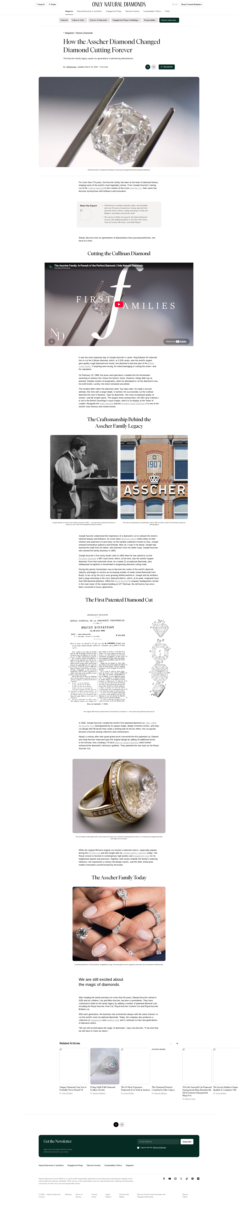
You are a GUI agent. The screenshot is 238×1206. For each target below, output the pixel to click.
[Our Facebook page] (164, 1179)
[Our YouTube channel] (170, 1179)
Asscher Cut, (136, 188)
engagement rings (141, 856)
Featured (64, 20)
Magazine (69, 11)
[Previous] (171, 1043)
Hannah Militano (99, 1093)
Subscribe (187, 1141)
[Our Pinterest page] (192, 1179)
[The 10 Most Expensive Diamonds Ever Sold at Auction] (135, 1066)
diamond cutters (128, 539)
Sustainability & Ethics (152, 11)
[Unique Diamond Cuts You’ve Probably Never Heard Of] (74, 1066)
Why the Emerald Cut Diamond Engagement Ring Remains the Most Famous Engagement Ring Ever (197, 1091)
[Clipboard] (153, 66)
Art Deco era (94, 853)
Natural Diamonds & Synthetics (89, 11)
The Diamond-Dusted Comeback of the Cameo (163, 1088)
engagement (96, 1020)
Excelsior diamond (87, 558)
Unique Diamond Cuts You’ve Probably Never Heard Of (73, 1088)
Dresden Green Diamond (132, 403)
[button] (175, 4)
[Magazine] (119, 4)
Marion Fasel (190, 1099)
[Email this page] (147, 66)
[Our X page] (181, 1179)
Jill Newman (71, 67)
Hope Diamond (106, 403)
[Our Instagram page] (175, 1179)
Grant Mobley (67, 1093)
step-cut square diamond (126, 742)
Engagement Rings (113, 11)
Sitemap (68, 1194)
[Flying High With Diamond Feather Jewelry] (104, 1066)
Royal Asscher (121, 581)
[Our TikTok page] (187, 1179)
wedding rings (112, 1020)
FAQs (167, 11)
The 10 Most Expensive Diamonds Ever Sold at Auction (135, 1088)
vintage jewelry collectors (135, 853)
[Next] (177, 1043)
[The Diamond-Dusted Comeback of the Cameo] (166, 1066)
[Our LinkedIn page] (198, 1179)
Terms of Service (159, 1147)
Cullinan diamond (96, 188)
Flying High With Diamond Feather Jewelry (102, 1088)
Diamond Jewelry (132, 11)
